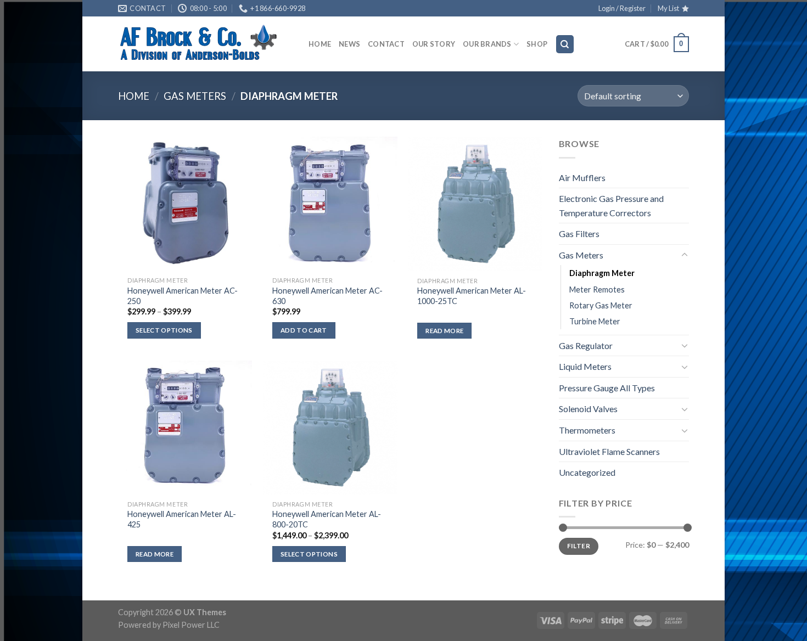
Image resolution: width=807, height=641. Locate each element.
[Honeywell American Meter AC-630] (330, 204)
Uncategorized (587, 472)
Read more (444, 330)
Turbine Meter (594, 321)
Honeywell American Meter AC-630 (327, 296)
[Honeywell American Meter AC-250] (185, 204)
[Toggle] (684, 255)
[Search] (565, 44)
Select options (164, 330)
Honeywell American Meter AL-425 (181, 519)
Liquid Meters (585, 366)
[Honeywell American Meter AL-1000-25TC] (475, 204)
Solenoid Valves (588, 408)
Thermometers (587, 430)
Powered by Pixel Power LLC (169, 624)
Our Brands (487, 44)
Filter (578, 546)
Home (320, 44)
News (349, 44)
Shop (536, 44)
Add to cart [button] (304, 330)
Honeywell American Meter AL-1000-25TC (471, 296)
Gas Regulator (586, 345)
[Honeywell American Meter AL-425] (185, 428)
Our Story (433, 44)
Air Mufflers (582, 177)
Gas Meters (195, 96)
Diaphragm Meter (602, 273)
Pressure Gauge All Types (607, 388)
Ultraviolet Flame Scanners (609, 451)
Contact (386, 44)
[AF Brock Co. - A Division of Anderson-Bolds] (205, 44)
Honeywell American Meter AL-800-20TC (326, 519)
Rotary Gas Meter (600, 305)
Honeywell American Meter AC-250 (182, 296)
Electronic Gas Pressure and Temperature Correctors (611, 205)
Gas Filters (579, 233)
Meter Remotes (597, 289)
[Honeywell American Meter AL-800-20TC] (330, 428)
